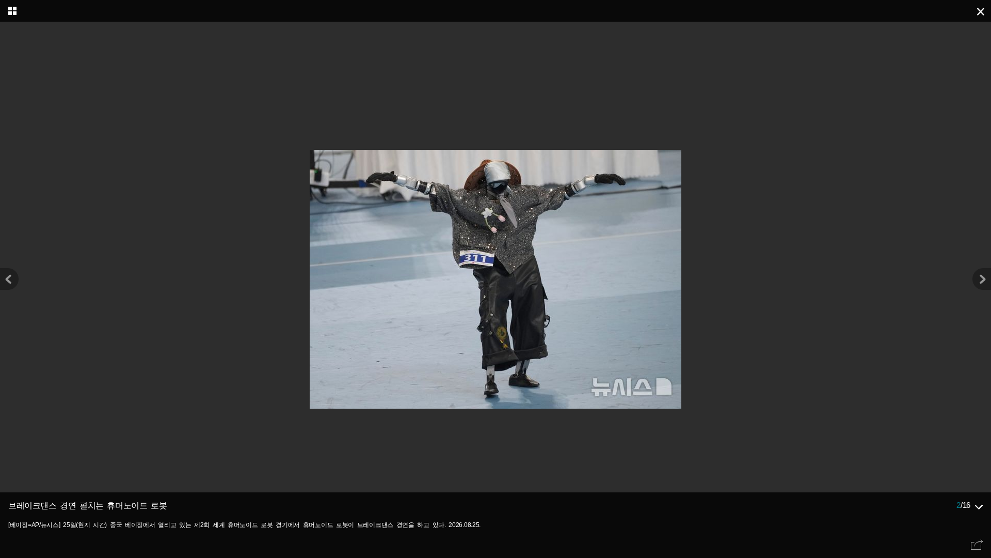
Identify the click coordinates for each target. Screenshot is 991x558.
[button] (981, 279)
